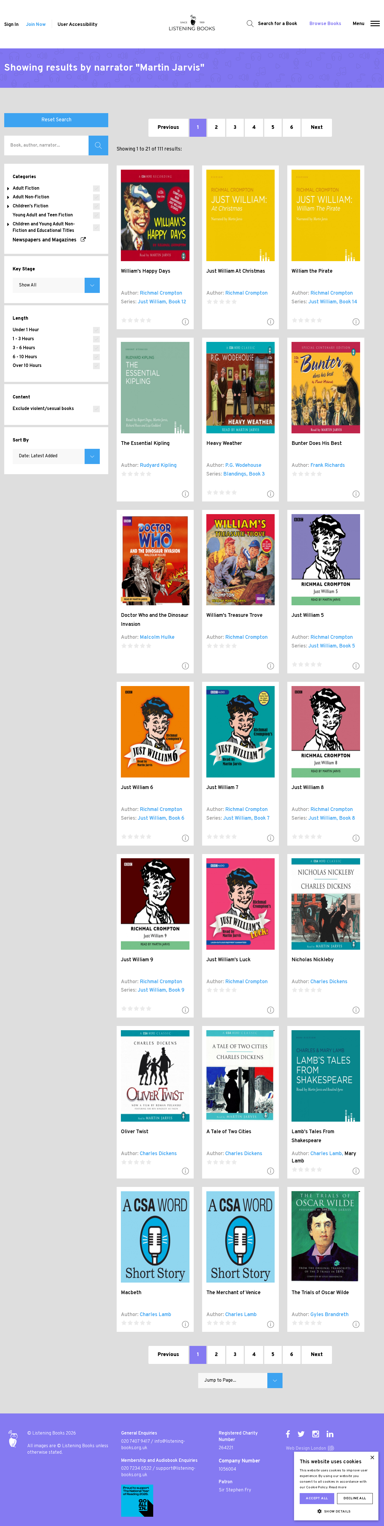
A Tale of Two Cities (228, 1132)
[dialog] (336, 1486)
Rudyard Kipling (158, 465)
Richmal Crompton (161, 293)
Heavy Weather (224, 443)
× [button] (372, 1458)
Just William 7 (222, 788)
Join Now (36, 25)
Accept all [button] (317, 1498)
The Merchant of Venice (233, 1293)
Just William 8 (308, 788)
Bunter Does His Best (317, 443)
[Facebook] (288, 1434)
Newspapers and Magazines (47, 240)
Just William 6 (137, 788)
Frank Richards (327, 465)
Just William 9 (137, 960)
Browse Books (325, 24)
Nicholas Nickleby (313, 960)
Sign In (11, 25)
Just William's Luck (228, 960)
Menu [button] (358, 24)
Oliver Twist (134, 1132)
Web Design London (306, 1448)
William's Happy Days (145, 271)
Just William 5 (308, 615)
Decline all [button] (355, 1498)
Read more (338, 1487)
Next (317, 127)
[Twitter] (301, 1434)
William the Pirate (312, 271)
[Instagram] (315, 1434)
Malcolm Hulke (157, 637)
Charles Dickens (328, 982)
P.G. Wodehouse (243, 465)
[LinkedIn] (330, 1434)
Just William (152, 302)
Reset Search (56, 120)
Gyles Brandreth (329, 1315)
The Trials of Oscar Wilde (320, 1293)
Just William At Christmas (235, 271)
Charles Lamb (326, 1154)
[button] (375, 24)
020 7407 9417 (135, 1441)
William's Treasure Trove (234, 615)
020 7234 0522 (136, 1468)
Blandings (234, 474)
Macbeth (131, 1293)
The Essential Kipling (145, 443)
